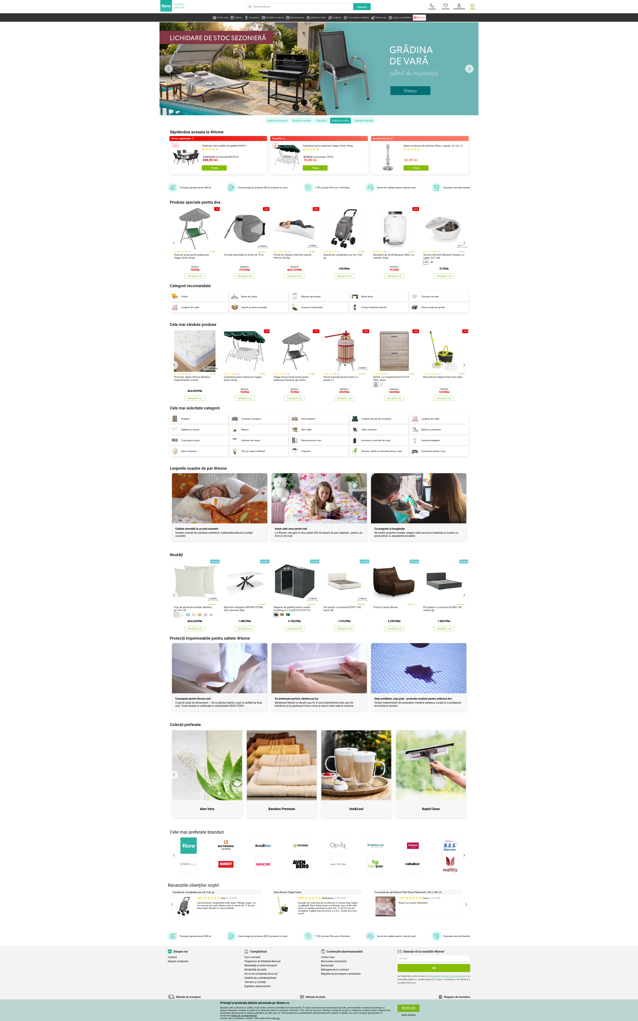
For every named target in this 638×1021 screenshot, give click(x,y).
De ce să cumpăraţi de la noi (261, 973)
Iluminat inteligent (430, 440)
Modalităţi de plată (255, 969)
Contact (172, 957)
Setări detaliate (408, 1015)
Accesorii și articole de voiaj (375, 440)
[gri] (176, 614)
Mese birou (367, 296)
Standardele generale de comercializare (447, 976)
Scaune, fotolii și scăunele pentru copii (381, 451)
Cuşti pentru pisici (190, 440)
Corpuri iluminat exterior (374, 307)
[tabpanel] (319, 68)
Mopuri (245, 429)
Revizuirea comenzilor (334, 961)
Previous (168, 69)
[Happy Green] (375, 864)
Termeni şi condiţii (255, 982)
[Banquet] (226, 864)
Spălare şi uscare (190, 429)
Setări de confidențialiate (244, 1015)
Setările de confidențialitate (260, 978)
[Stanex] (375, 845)
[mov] (205, 614)
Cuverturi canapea (251, 418)
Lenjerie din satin (190, 307)
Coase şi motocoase (312, 307)
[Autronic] (226, 845)
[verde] (287, 614)
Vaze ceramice (189, 451)
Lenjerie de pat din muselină (376, 418)
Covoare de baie (430, 296)
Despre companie (178, 961)
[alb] (425, 262)
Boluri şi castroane (431, 429)
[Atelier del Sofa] (338, 864)
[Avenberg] (300, 864)
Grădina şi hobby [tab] (340, 120)
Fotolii (184, 296)
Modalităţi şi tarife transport (260, 965)
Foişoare (306, 451)
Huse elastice (308, 418)
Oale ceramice (369, 429)
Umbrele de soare (250, 440)
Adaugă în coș (194, 276)
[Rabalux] (412, 864)
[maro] (199, 614)
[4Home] (188, 845)
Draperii (185, 418)
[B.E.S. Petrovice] (450, 845)
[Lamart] (412, 845)
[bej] (431, 262)
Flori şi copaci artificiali (253, 451)
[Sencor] (263, 864)
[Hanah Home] (188, 864)
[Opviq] (338, 845)
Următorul (464, 855)
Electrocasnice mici (311, 440)
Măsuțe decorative (311, 296)
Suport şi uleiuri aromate (254, 307)
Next (469, 69)
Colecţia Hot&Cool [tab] (363, 120)
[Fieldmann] (300, 845)
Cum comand (252, 957)
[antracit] (276, 614)
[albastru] (188, 614)
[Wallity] (450, 864)
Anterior (174, 855)
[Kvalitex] (263, 845)
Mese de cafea (249, 296)
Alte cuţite (306, 429)
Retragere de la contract (335, 969)
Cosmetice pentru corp (433, 451)
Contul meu (327, 957)
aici (278, 1018)
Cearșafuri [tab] (321, 120)
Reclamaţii (327, 965)
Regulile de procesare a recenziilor (341, 973)
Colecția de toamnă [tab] (277, 120)
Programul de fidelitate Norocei (262, 961)
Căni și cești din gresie (433, 307)
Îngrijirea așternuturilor (257, 986)
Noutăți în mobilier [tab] (301, 120)
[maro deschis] (375, 384)
